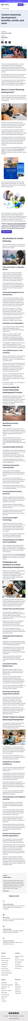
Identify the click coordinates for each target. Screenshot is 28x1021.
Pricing (3, 999)
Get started (4, 982)
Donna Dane (4, 37)
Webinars (17, 985)
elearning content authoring (13, 441)
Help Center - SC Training (5, 987)
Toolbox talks (18, 993)
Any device (17, 964)
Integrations (18, 991)
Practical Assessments (6, 973)
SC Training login (5, 994)
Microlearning (18, 962)
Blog (16, 982)
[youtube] (11, 1013)
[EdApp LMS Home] (5, 4)
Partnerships (4, 992)
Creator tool (4, 966)
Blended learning (19, 966)
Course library (4, 962)
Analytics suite (4, 960)
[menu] (25, 4)
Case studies (18, 987)
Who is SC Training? (19, 960)
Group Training (4, 968)
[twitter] (14, 1013)
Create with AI (4, 964)
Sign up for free (6, 231)
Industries (17, 989)
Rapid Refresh (4, 975)
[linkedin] (9, 1013)
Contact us (3, 1001)
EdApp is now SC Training (19, 957)
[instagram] (18, 1013)
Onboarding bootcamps (7, 985)
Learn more (18, 1)
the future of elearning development (17, 223)
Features (3, 956)
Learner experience (5, 971)
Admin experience (5, 958)
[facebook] (16, 1013)
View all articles (5, 8)
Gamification (18, 968)
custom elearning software (15, 338)
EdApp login (4, 996)
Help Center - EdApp (6, 990)
